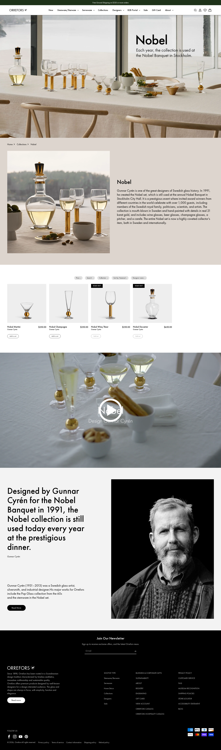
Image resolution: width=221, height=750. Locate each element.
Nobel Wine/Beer (99, 326)
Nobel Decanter (140, 326)
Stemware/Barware (111, 678)
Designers (107, 698)
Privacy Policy (185, 673)
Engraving (141, 693)
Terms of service (58, 742)
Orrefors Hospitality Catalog (150, 714)
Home (10, 144)
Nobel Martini (13, 326)
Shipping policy (90, 742)
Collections (21, 144)
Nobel (33, 144)
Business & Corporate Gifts (149, 673)
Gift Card (140, 698)
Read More (16, 607)
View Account (143, 703)
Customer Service (186, 678)
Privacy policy (43, 742)
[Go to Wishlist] (205, 10)
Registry (139, 688)
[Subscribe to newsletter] (129, 651)
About (139, 683)
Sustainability (142, 678)
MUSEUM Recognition (188, 688)
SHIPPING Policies (186, 693)
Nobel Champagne (58, 326)
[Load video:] (110, 410)
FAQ (180, 683)
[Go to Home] (18, 10)
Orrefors (18, 742)
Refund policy (104, 742)
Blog (180, 709)
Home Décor (109, 688)
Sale (105, 703)
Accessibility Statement (189, 703)
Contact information (73, 742)
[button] (67, 10)
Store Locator (185, 698)
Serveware (108, 683)
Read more (16, 700)
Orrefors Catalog (144, 709)
